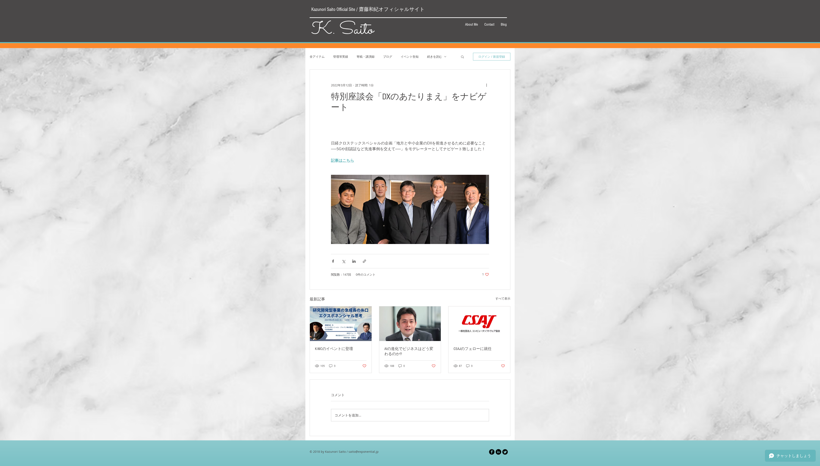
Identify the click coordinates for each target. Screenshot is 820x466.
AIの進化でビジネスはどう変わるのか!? (408, 351)
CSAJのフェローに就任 (473, 349)
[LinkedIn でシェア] (354, 261)
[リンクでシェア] (364, 261)
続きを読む (434, 56)
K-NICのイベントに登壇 (334, 349)
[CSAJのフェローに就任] (479, 323)
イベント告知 (410, 56)
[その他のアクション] (486, 85)
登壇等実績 (340, 56)
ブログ (387, 56)
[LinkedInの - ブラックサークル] (498, 452)
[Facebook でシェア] (333, 261)
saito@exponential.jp (363, 452)
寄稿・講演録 (366, 56)
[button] (462, 56)
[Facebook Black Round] (492, 452)
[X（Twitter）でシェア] (343, 261)
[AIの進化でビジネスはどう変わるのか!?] (410, 323)
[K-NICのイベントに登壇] (341, 323)
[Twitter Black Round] (505, 452)
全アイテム (317, 56)
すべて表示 (502, 298)
